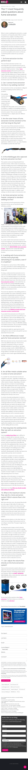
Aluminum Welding (6, 691)
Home (13, 6)
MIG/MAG (13, 691)
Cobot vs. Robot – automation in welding (9, 708)
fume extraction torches (7, 282)
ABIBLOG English (6, 6)
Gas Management (5, 686)
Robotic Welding (5, 684)
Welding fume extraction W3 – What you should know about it (13, 706)
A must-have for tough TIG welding (8, 699)
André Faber (7, 20)
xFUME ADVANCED (18, 573)
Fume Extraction (9, 626)
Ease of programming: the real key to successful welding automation (12, 698)
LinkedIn (12, 24)
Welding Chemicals (6, 689)
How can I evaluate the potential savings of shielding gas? (12, 712)
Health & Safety (14, 689)
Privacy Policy (3, 673)
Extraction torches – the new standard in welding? (10, 705)
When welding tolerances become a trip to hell (10, 703)
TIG (18, 691)
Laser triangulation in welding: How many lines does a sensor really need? (13, 702)
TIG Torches (22, 689)
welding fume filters (11, 435)
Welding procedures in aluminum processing (9, 709)
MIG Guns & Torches (15, 686)
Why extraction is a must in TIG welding (8, 711)
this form (12, 601)
